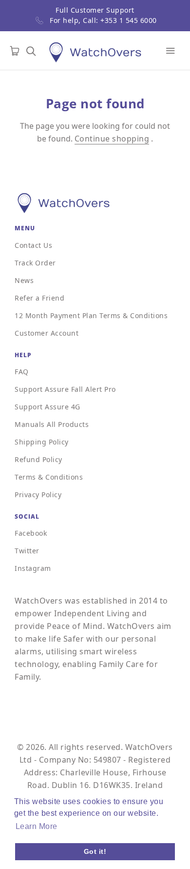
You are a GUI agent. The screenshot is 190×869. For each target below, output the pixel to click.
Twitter (27, 550)
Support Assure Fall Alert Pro (65, 389)
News (24, 280)
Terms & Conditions (49, 477)
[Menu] (170, 50)
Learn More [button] (36, 826)
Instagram (33, 568)
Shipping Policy (42, 441)
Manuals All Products (52, 424)
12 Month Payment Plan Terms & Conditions (91, 315)
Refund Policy (38, 459)
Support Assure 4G (47, 406)
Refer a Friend (39, 298)
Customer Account (46, 333)
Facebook (31, 533)
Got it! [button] (95, 851)
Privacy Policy (38, 494)
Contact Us (33, 245)
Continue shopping (112, 138)
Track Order (35, 262)
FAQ (22, 371)
